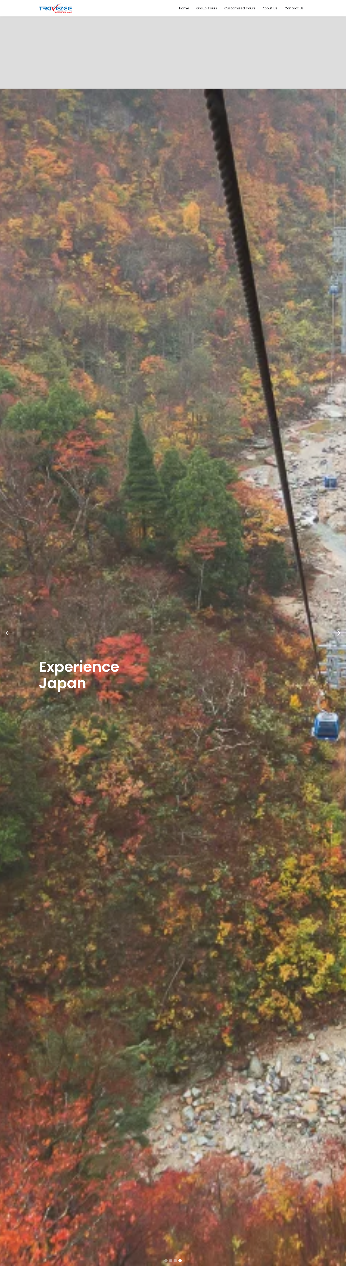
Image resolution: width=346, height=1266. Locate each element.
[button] (9, 633)
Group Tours (206, 8)
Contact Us (294, 8)
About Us (270, 8)
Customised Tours (239, 8)
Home (184, 8)
